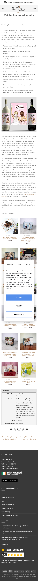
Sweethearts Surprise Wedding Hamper (10, 381)
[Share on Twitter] (17, 429)
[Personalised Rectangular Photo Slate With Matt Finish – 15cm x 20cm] (28, 341)
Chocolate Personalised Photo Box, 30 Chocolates (10, 237)
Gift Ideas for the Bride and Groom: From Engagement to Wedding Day (15, 538)
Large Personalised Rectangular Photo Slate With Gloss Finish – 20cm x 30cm (28, 239)
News (19, 12)
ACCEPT (19, 297)
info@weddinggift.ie (12, 468)
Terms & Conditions (8, 504)
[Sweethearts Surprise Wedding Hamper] (10, 370)
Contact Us (5, 494)
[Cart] (35, 8)
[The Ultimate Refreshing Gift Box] (28, 370)
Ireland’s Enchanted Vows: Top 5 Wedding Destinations (15, 527)
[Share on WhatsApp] (11, 429)
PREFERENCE (19, 314)
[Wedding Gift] (18, 8)
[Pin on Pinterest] (23, 429)
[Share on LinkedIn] (27, 429)
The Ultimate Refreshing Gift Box (28, 381)
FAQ (3, 501)
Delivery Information (8, 497)
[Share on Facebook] (14, 429)
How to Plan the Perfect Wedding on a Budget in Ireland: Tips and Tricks (17, 533)
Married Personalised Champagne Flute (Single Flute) (10, 325)
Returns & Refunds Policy (10, 515)
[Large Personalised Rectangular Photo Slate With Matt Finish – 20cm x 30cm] (10, 256)
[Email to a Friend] (20, 429)
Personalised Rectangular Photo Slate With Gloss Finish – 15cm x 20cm (10, 354)
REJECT (19, 306)
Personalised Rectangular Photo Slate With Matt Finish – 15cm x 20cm (28, 354)
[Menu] (3, 8)
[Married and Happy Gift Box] (28, 256)
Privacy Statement (7, 508)
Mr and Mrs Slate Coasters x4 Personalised (28, 324)
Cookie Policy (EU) (7, 511)
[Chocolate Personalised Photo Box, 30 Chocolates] (10, 226)
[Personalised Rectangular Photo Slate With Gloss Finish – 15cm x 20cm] (10, 341)
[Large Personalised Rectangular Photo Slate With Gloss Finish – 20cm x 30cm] (28, 226)
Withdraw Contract (9, 480)
